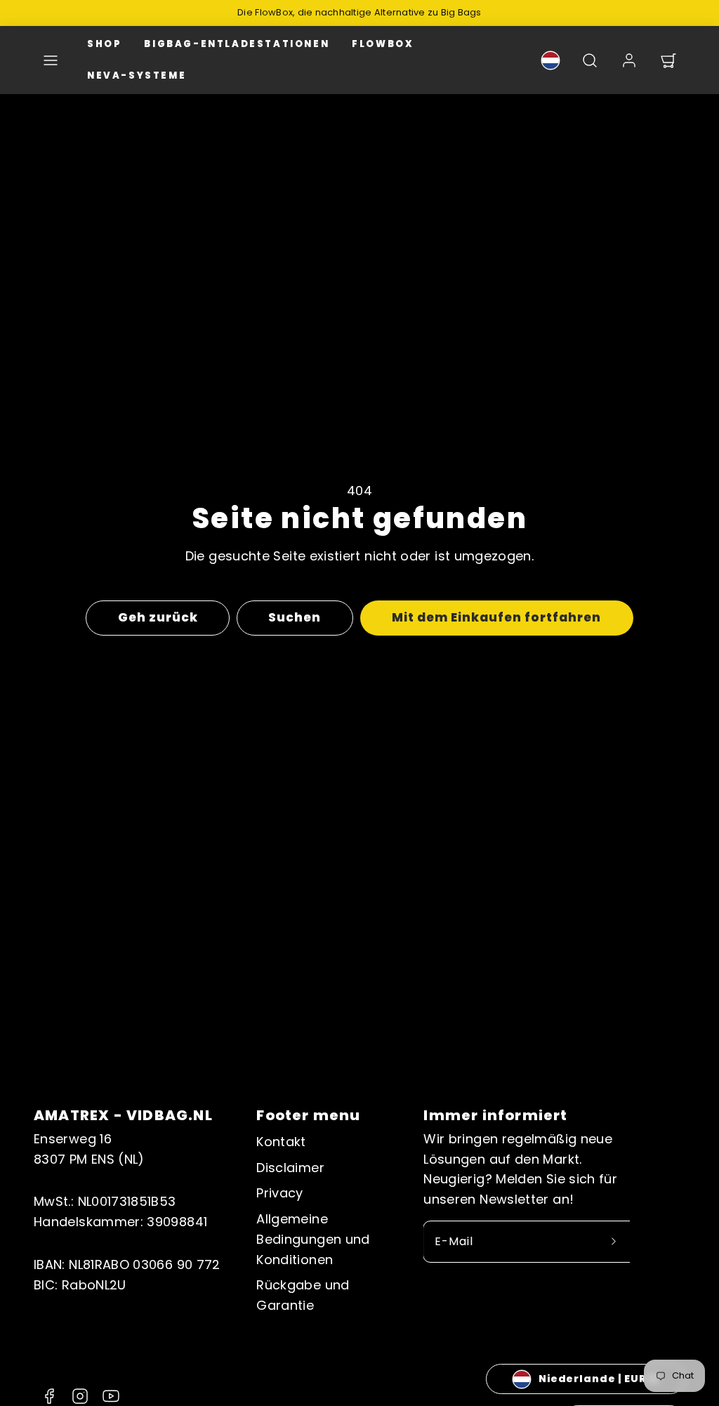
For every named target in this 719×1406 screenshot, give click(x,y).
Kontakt (281, 1141)
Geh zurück (158, 617)
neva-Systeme (136, 75)
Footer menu (308, 1115)
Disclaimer (290, 1167)
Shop (104, 44)
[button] (50, 60)
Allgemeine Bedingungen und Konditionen (312, 1239)
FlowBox (383, 44)
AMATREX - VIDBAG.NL (123, 1115)
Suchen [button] (294, 617)
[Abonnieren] (613, 1241)
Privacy (279, 1193)
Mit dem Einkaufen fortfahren (497, 617)
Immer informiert (495, 1115)
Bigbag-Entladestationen (236, 44)
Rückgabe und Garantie (302, 1295)
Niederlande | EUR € (598, 1379)
